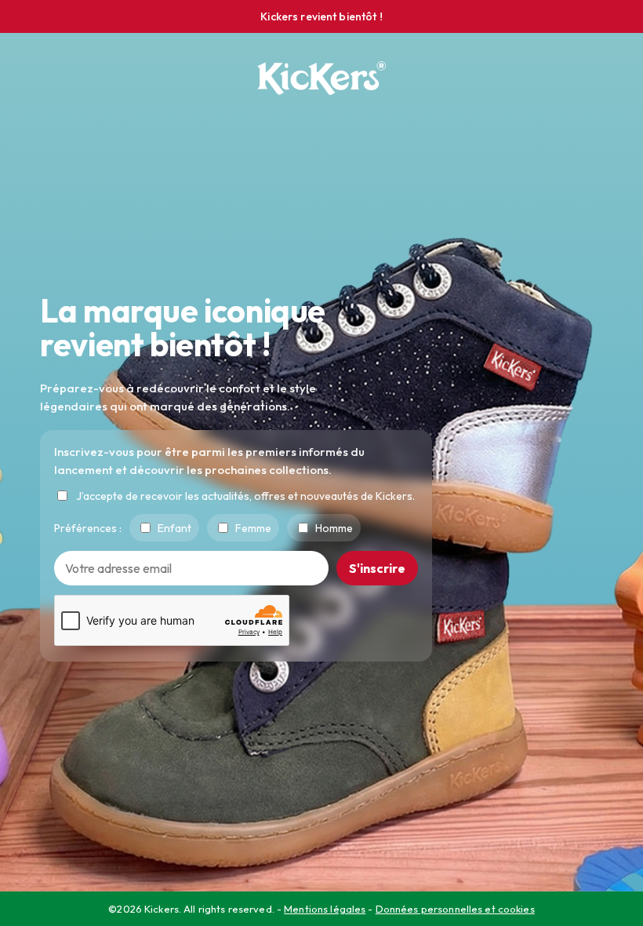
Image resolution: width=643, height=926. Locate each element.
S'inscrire (377, 568)
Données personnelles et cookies (455, 908)
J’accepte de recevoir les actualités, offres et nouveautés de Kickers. (245, 496)
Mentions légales (324, 908)
